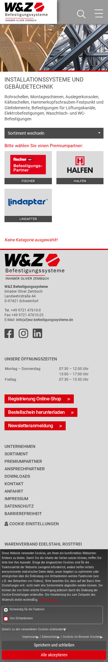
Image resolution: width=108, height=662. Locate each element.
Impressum (29, 637)
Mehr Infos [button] (47, 600)
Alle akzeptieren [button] (54, 654)
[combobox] (54, 133)
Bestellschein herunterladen (36, 412)
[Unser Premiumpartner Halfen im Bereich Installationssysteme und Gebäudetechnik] (80, 164)
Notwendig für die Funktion (27, 609)
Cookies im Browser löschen (81, 637)
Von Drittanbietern (21, 618)
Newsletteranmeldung (30, 425)
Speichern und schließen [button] (54, 645)
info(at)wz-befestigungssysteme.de (44, 320)
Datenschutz (49, 637)
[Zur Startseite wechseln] (54, 267)
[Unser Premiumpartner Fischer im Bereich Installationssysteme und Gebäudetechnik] (28, 164)
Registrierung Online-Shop (34, 399)
